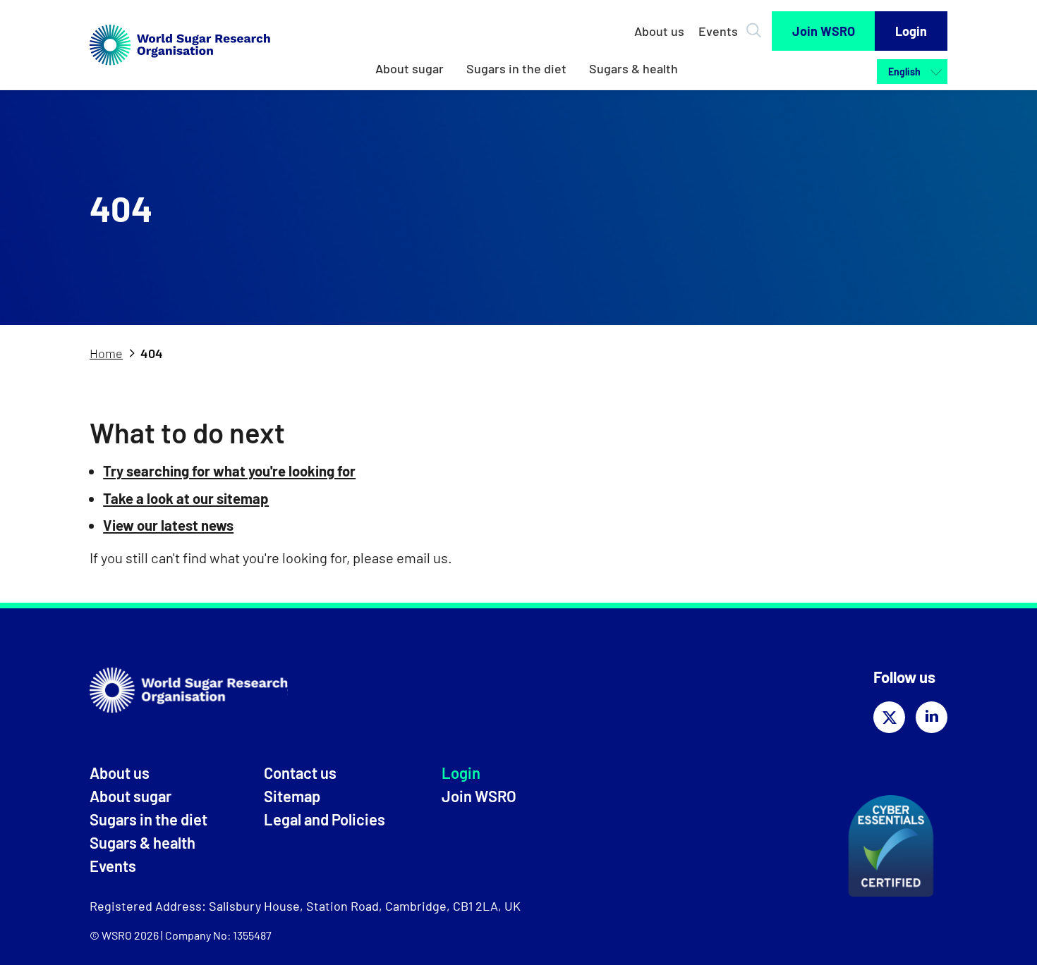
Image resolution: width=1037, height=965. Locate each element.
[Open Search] (756, 25)
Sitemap (292, 796)
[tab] (114, 353)
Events (718, 31)
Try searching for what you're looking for (229, 470)
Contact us (300, 772)
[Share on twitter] (889, 717)
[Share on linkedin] (931, 717)
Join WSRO (823, 31)
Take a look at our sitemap (186, 498)
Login (911, 31)
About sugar (409, 68)
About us (659, 31)
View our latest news (168, 525)
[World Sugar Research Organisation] (180, 69)
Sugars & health (633, 68)
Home (106, 353)
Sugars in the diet (516, 68)
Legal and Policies (324, 819)
